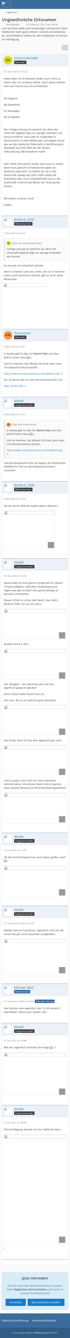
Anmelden (16, 1302)
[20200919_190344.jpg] (35, 956)
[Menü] (65, 4)
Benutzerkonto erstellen (46, 1302)
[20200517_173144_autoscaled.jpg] (35, 720)
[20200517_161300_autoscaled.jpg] (35, 808)
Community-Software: (35, 1332)
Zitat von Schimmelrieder (27, 243)
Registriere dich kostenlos (30, 1289)
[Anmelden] (56, 4)
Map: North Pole (13, 386)
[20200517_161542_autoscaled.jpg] (35, 664)
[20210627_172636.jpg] (35, 1189)
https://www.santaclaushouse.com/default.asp (32, 373)
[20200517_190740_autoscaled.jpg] (35, 624)
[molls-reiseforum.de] (6, 4)
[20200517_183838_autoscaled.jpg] (35, 760)
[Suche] (47, 4)
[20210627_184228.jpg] (35, 1074)
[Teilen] (65, 47)
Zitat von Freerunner (24, 424)
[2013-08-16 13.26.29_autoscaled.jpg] (29, 530)
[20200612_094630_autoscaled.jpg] (35, 881)
